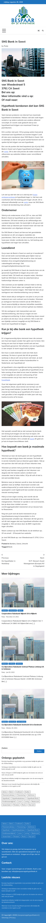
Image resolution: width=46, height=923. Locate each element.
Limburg (11, 663)
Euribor (27, 792)
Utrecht (25, 544)
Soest (18, 544)
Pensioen (16, 805)
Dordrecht (12, 722)
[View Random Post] (38, 30)
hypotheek (6, 380)
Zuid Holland (21, 722)
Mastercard (35, 801)
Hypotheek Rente (33, 798)
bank (32, 439)
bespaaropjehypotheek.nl (28, 915)
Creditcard (19, 792)
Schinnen (19, 663)
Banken (13, 544)
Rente (24, 805)
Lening (27, 801)
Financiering (21, 795)
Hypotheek (6, 798)
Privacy (13, 918)
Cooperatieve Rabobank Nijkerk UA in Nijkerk (19, 614)
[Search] (42, 30)
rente (6, 151)
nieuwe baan (6, 805)
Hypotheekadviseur (18, 798)
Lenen (20, 801)
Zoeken (5, 748)
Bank (10, 547)
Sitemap (5, 918)
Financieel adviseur (8, 795)
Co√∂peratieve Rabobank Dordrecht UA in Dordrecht (22, 725)
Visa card (31, 805)
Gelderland (12, 610)
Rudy (6, 46)
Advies (4, 792)
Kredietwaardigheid (8, 801)
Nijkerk (20, 610)
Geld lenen (31, 795)
